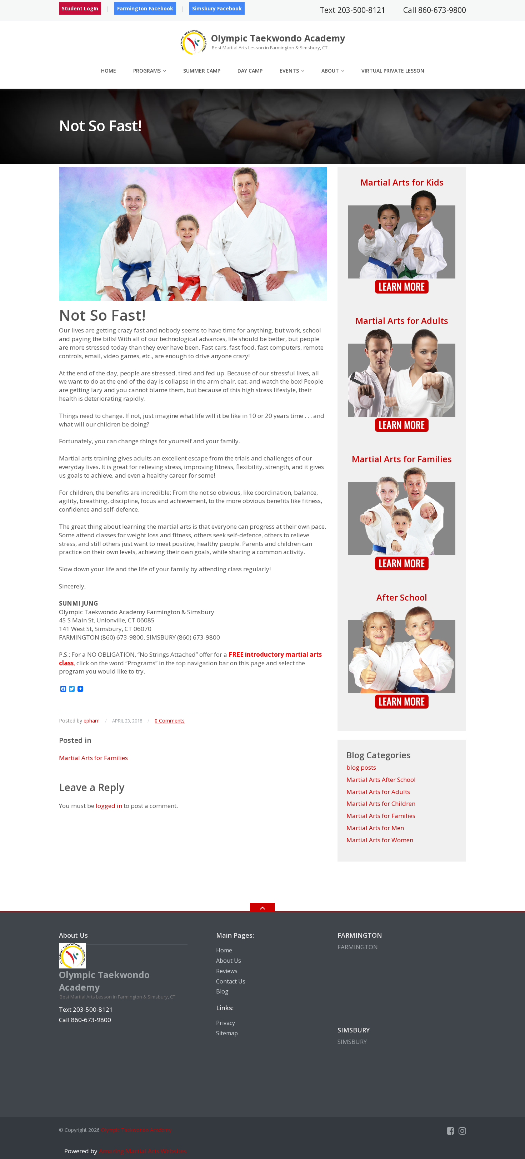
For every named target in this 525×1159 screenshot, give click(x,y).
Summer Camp (201, 70)
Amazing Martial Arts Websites (142, 1151)
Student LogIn (80, 8)
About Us (228, 961)
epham (92, 720)
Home (108, 70)
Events (289, 70)
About (330, 70)
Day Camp (250, 70)
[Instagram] (462, 1130)
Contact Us (230, 981)
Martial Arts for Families (93, 758)
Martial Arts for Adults (401, 320)
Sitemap (227, 1033)
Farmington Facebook (145, 8)
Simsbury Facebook (217, 8)
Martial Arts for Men (375, 828)
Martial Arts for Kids (402, 182)
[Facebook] (450, 1130)
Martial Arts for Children (380, 803)
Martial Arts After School (381, 779)
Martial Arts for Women (379, 840)
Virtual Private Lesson (392, 70)
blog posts (361, 767)
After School (401, 597)
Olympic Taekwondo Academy (136, 1129)
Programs (147, 70)
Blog (222, 991)
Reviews (227, 971)
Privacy (225, 1023)
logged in (109, 806)
